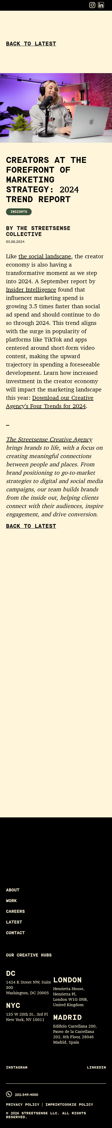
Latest (14, 922)
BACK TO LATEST (31, 44)
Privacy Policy (22, 1105)
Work (11, 901)
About (12, 890)
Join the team (47, 861)
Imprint (53, 1105)
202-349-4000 (26, 1094)
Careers (15, 911)
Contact (15, 933)
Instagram (16, 1067)
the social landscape (45, 256)
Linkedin (96, 1067)
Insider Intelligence (31, 289)
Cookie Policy (77, 1105)
